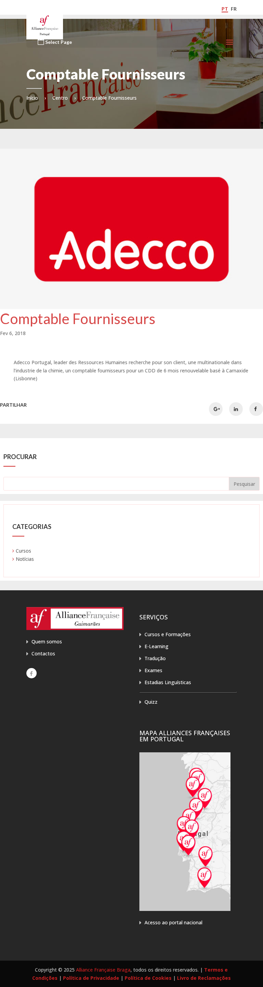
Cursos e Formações (168, 634)
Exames (153, 670)
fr (234, 9)
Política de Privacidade (91, 978)
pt (225, 9)
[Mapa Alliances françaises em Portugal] (184, 909)
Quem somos (47, 641)
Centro (60, 98)
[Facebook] (31, 673)
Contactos (43, 653)
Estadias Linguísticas (168, 682)
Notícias (25, 559)
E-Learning (156, 646)
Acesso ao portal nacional (173, 922)
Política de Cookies (148, 978)
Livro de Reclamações (204, 978)
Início (32, 98)
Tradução (155, 658)
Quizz (151, 702)
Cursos (23, 550)
